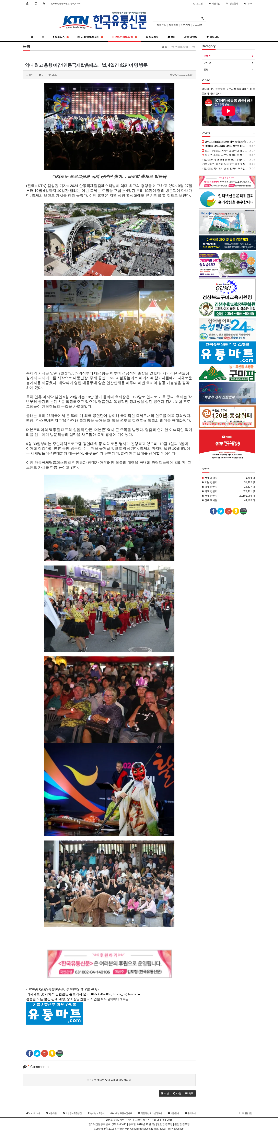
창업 (172, 37)
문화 (206, 56)
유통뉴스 (161, 24)
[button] (165, 1093)
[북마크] (36, 3)
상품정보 (153, 37)
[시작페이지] (27, 3)
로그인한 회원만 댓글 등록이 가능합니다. (109, 1080)
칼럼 (206, 69)
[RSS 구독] (44, 3)
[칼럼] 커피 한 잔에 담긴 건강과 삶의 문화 (226, 159)
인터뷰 (207, 62)
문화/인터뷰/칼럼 (124, 37)
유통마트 (173, 24)
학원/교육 (191, 37)
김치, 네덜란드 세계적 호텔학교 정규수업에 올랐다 (232, 150)
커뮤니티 (214, 37)
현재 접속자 (211, 477)
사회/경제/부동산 (90, 37)
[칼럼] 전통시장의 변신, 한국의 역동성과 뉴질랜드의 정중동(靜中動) (240, 168)
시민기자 (185, 24)
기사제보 (197, 24)
